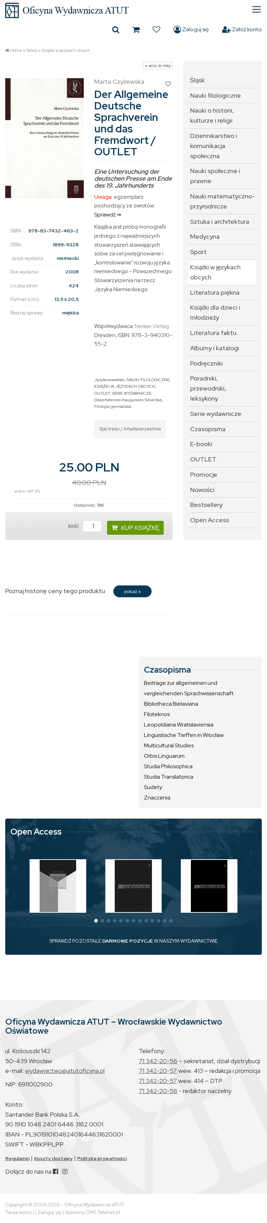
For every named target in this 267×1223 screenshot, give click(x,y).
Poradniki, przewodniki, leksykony (208, 388)
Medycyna (205, 236)
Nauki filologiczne (215, 95)
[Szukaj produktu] (115, 29)
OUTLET (102, 393)
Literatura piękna (215, 292)
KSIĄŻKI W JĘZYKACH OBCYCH (124, 386)
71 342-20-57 (158, 1071)
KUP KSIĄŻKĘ (140, 528)
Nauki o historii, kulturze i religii (212, 115)
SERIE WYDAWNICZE (131, 393)
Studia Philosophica (168, 766)
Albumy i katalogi (214, 348)
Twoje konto (18, 1212)
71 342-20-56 (158, 1061)
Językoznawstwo (109, 380)
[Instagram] (64, 1171)
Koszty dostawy (53, 1158)
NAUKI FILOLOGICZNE (148, 380)
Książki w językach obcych (66, 50)
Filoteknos (157, 714)
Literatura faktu (213, 333)
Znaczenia (157, 797)
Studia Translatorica (168, 776)
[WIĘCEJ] (58, 886)
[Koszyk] (135, 29)
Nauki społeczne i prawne (215, 176)
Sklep (31, 50)
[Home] (133, 10)
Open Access (209, 520)
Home (16, 50)
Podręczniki (206, 363)
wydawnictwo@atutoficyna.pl (65, 1071)
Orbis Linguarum (164, 756)
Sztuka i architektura (219, 221)
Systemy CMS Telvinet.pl (92, 1212)
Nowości (202, 490)
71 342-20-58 (158, 1091)
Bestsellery (206, 505)
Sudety (153, 787)
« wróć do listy (158, 65)
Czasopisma (208, 429)
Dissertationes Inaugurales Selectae (128, 400)
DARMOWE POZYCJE (127, 941)
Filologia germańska (112, 406)
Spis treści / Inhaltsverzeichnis (130, 429)
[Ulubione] (156, 29)
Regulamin (17, 1158)
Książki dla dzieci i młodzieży (215, 312)
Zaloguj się (195, 29)
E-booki (201, 444)
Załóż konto (246, 29)
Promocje (203, 474)
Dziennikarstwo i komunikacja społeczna (213, 146)
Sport (198, 252)
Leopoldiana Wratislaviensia (178, 724)
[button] (96, 920)
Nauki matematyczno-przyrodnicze (222, 201)
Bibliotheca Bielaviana (171, 703)
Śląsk (197, 80)
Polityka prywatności (102, 1158)
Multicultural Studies (169, 745)
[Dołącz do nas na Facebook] (55, 1171)
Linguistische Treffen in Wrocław (184, 735)
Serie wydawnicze (215, 414)
